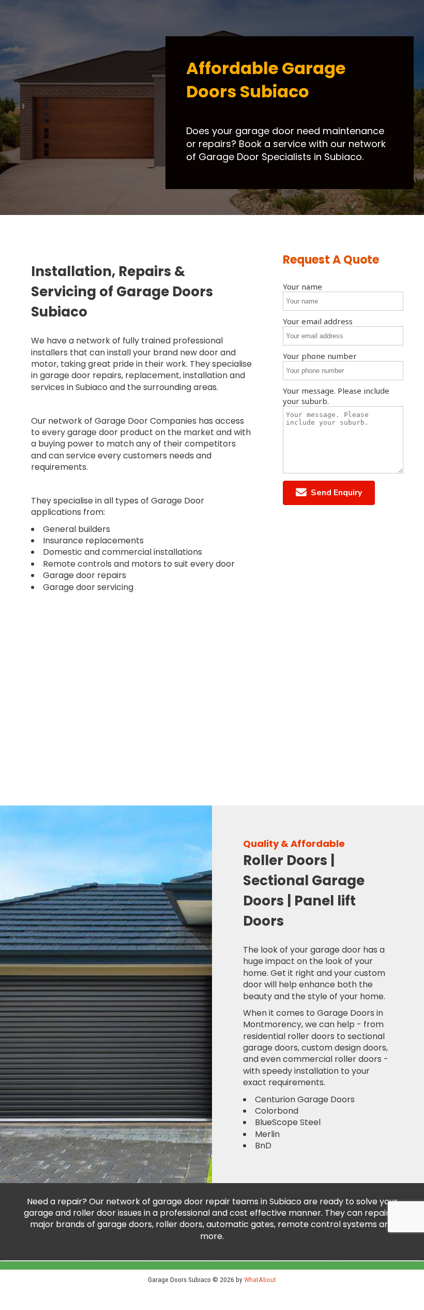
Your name (302, 286)
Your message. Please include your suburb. (336, 395)
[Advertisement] (141, 686)
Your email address (318, 321)
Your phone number (320, 356)
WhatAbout (260, 1279)
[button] (329, 493)
